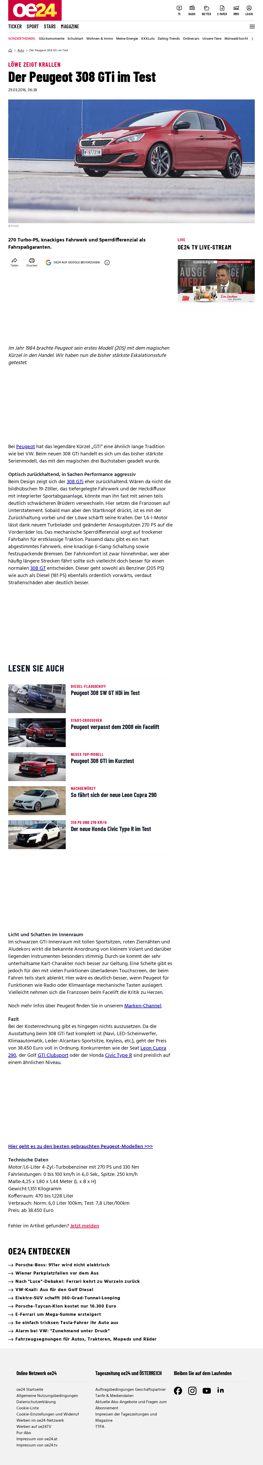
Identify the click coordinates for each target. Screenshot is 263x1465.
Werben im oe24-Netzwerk (40, 1420)
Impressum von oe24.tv (37, 1445)
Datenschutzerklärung (36, 1402)
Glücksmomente (51, 39)
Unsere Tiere (211, 39)
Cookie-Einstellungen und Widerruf (47, 1414)
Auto (20, 50)
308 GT (38, 568)
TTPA (99, 1427)
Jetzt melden (84, 1226)
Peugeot (25, 447)
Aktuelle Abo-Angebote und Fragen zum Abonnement (131, 1405)
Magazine (70, 26)
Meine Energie (127, 39)
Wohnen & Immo (99, 39)
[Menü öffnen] (252, 26)
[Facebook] (178, 1391)
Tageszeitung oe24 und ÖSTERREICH (128, 1373)
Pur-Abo (23, 1433)
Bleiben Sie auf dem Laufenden (203, 1373)
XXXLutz (148, 39)
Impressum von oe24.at (37, 1439)
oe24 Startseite (29, 1389)
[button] (186, 294)
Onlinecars (191, 39)
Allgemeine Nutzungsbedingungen (47, 1396)
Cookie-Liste (27, 1408)
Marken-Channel (142, 1006)
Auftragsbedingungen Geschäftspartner (130, 1389)
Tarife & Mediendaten (114, 1396)
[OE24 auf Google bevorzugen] (107, 262)
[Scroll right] (252, 38)
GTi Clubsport (53, 1055)
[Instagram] (192, 1391)
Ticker (15, 26)
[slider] (203, 294)
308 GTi (75, 482)
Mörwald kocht (236, 39)
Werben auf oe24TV (33, 1427)
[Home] (10, 50)
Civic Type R (118, 1055)
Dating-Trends (169, 39)
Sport (33, 26)
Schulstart (75, 39)
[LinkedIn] (221, 1391)
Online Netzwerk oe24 (36, 1373)
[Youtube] (207, 1391)
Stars (50, 26)
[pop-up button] (238, 294)
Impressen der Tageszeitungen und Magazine (126, 1417)
